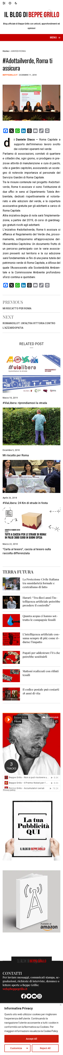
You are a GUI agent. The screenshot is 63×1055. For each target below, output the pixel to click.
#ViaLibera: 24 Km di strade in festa (25, 503)
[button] (6, 3)
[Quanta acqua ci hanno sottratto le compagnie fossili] (11, 620)
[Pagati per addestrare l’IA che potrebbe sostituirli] (11, 657)
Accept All (31, 1038)
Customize (16, 1048)
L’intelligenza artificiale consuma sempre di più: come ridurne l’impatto (41, 638)
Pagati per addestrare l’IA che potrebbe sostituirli (41, 654)
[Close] (60, 1005)
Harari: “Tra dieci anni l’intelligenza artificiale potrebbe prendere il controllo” (41, 601)
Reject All (45, 1048)
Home (6, 51)
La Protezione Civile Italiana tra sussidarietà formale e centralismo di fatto (41, 583)
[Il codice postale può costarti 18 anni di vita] (11, 694)
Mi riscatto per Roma (17, 308)
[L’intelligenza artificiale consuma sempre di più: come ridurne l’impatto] (11, 638)
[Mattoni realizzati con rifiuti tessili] (11, 675)
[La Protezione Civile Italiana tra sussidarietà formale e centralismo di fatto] (11, 583)
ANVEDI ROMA (18, 51)
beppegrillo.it (10, 75)
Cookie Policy (50, 1031)
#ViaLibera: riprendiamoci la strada (25, 403)
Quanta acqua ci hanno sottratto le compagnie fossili (40, 618)
